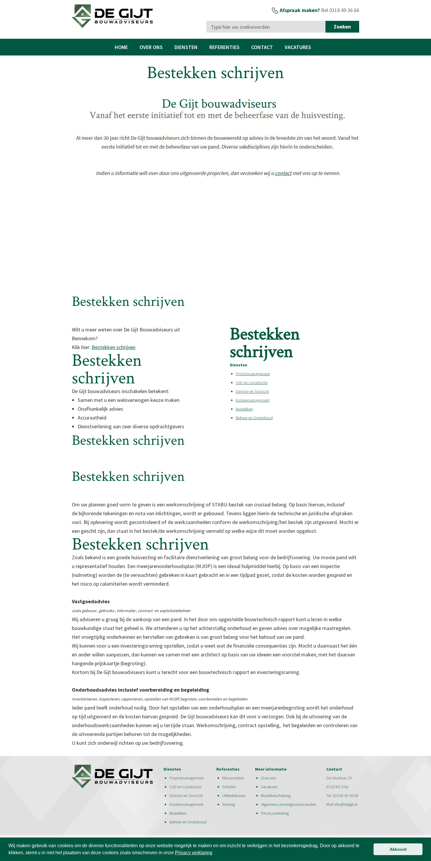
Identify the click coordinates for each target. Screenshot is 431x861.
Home (121, 47)
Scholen (229, 786)
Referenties (224, 47)
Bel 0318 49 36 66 (340, 10)
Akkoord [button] (398, 849)
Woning (229, 804)
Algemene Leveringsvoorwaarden (288, 804)
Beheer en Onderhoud (254, 417)
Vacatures (298, 47)
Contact (262, 47)
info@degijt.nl (345, 804)
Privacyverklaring (275, 813)
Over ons (151, 47)
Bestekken (244, 409)
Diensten (186, 47)
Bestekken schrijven (113, 347)
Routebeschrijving (276, 795)
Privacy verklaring (193, 852)
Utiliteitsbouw (233, 795)
